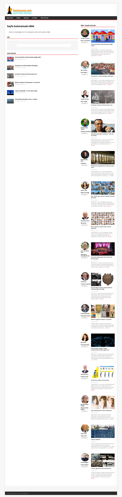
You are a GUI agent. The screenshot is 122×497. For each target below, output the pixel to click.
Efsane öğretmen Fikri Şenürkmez (101, 468)
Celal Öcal (83, 281)
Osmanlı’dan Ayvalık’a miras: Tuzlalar (26, 99)
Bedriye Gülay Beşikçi (84, 405)
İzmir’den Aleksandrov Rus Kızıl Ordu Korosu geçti (101, 257)
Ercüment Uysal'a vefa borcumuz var (101, 105)
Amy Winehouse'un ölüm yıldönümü (101, 410)
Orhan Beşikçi (84, 462)
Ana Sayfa (10, 18)
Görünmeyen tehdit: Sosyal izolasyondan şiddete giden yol (100, 349)
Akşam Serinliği (85, 192)
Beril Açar (83, 342)
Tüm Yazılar (44, 18)
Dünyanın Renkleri (86, 131)
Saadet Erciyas (85, 99)
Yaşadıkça (83, 163)
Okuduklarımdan (85, 316)
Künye (18, 18)
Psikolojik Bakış (85, 345)
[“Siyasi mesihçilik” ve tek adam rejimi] (10, 94)
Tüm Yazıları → (85, 42)
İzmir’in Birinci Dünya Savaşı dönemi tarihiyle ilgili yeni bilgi (101, 288)
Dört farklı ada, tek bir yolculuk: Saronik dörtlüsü (102, 197)
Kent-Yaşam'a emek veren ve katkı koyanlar (101, 227)
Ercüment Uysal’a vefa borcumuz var (26, 74)
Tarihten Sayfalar (86, 284)
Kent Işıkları (84, 72)
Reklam (26, 18)
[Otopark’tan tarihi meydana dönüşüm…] (10, 69)
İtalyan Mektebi (95, 439)
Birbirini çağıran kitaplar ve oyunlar (101, 319)
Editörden (83, 223)
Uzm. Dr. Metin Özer (85, 251)
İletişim (34, 18)
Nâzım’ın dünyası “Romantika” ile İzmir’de (27, 82)
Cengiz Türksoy (85, 38)
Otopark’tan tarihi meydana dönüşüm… (27, 65)
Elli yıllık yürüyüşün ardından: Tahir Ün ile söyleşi (102, 134)
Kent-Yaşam (84, 101)
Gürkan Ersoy (84, 374)
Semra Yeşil (84, 190)
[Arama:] (43, 45)
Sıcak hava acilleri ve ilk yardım (100, 380)
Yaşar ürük (84, 436)
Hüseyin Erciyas (85, 221)
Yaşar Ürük (84, 433)
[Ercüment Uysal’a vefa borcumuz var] (10, 77)
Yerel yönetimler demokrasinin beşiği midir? (28, 57)
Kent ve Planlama (85, 40)
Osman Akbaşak (85, 313)
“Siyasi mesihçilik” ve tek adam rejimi (26, 91)
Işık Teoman (84, 70)
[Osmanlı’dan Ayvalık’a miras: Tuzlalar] (10, 102)
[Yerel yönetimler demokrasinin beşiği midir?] (10, 60)
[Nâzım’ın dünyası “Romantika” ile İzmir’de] (10, 85)
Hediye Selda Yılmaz (84, 128)
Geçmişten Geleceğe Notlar (85, 255)
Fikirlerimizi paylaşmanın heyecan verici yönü (102, 166)
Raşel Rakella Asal (84, 160)
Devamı (100, 55)
